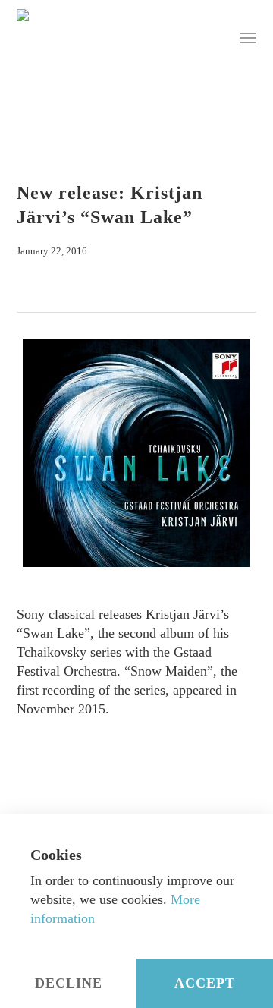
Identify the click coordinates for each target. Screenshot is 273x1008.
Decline (68, 983)
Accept (204, 983)
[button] (248, 37)
